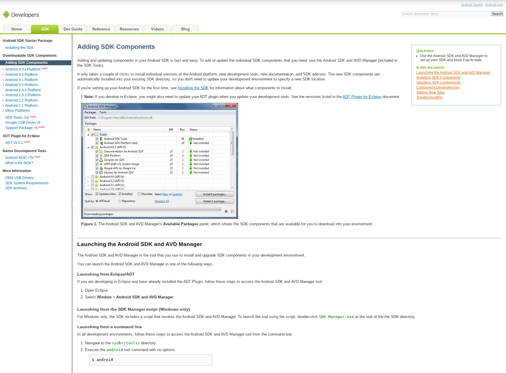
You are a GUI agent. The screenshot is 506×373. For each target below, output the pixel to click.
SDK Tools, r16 (17, 118)
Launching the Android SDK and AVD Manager (453, 72)
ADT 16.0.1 (14, 143)
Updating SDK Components (438, 82)
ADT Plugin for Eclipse (362, 96)
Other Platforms (17, 111)
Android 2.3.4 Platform (23, 90)
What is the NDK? (19, 163)
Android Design (472, 4)
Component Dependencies (437, 87)
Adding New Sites (430, 92)
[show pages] (2, 69)
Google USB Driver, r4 (22, 123)
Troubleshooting (429, 97)
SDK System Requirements (27, 183)
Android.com (494, 4)
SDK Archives (16, 188)
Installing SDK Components (438, 77)
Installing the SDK (193, 88)
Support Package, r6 (21, 128)
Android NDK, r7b (19, 158)
